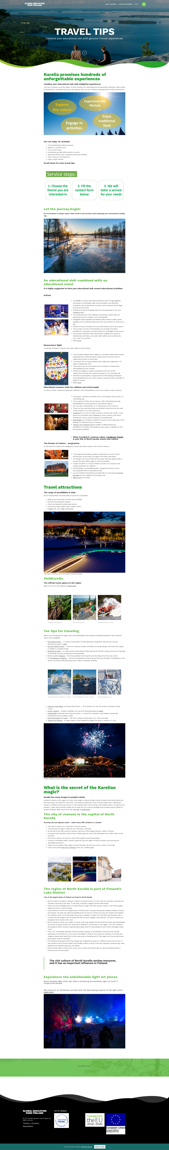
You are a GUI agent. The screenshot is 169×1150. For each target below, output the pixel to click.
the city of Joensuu (69, 847)
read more (48, 992)
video (65, 644)
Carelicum (77, 413)
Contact (35, 1123)
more (79, 341)
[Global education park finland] (34, 5)
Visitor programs (125, 4)
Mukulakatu (77, 420)
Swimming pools (54, 718)
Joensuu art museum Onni (83, 425)
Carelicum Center (114, 437)
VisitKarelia (72, 586)
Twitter (26, 1123)
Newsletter (28, 1126)
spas (65, 718)
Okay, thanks (100, 1147)
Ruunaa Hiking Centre (56, 646)
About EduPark (110, 4)
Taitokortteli (52, 713)
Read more (77, 478)
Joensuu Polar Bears (55, 706)
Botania (62, 656)
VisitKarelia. (86, 810)
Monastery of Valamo (59, 658)
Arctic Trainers (53, 711)
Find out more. (86, 1147)
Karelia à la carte (54, 651)
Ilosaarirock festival (55, 720)
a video (100, 711)
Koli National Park (54, 642)
